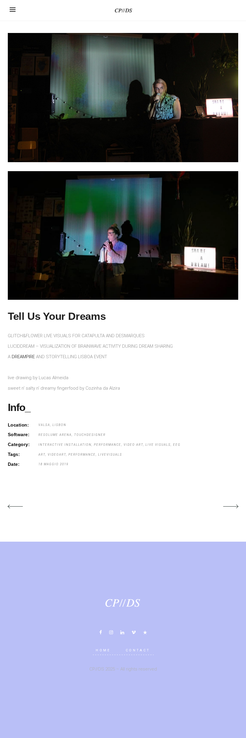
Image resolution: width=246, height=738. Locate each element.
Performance (107, 444)
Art (41, 454)
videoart (57, 454)
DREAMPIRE (23, 356)
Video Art (133, 444)
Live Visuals (158, 444)
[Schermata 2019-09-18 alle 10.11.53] (123, 235)
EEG (177, 444)
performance (82, 454)
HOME (103, 650)
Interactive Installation (65, 444)
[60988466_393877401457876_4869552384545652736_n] (123, 97)
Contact (138, 650)
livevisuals (110, 454)
